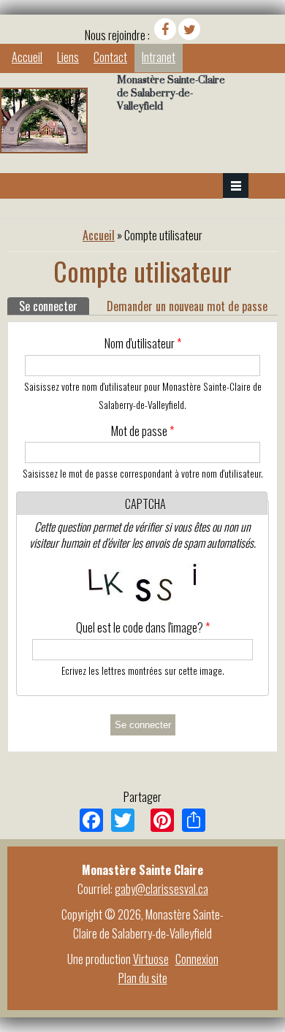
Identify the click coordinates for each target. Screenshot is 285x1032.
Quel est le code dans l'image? (143, 627)
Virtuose (151, 959)
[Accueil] (44, 148)
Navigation (235, 186)
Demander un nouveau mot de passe (187, 306)
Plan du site (142, 978)
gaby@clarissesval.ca (161, 889)
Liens (68, 57)
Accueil (27, 57)
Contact (110, 57)
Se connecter (54, 306)
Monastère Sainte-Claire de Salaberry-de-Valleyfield (171, 92)
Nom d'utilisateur (142, 343)
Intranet (158, 57)
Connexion (196, 959)
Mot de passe (142, 431)
